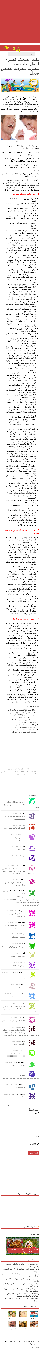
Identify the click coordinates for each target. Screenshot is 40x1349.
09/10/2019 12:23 (16, 813)
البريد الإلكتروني (34, 1144)
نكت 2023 (33, 1319)
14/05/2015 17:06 (16, 1041)
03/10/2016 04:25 (12, 922)
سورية (18, 771)
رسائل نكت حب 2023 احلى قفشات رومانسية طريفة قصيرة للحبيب (23, 725)
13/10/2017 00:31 (17, 856)
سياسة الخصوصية (11, 1341)
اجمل (31, 771)
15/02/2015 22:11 (12, 1084)
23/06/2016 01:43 (17, 963)
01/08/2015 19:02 (16, 1003)
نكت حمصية (26, 774)
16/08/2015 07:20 (9, 994)
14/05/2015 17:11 (16, 1027)
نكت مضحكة (14, 769)
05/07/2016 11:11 (17, 953)
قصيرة (14, 771)
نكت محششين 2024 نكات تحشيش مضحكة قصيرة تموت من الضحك (23, 730)
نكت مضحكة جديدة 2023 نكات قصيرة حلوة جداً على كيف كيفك (22, 716)
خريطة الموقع (28, 1341)
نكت (31, 774)
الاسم (37, 1136)
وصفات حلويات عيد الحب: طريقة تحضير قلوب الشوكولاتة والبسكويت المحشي (22, 1294)
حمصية (27, 771)
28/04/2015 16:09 (17, 1051)
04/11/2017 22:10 (17, 846)
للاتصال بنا (36, 1341)
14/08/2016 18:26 (17, 934)
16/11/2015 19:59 (6, 972)
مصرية (10, 771)
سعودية (23, 771)
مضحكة (6, 771)
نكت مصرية (23, 1319)
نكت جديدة (12, 1319)
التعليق (37, 1113)
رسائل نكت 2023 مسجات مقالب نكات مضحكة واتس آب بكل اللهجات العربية (22, 711)
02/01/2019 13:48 (16, 835)
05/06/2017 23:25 (15, 879)
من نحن (19, 1341)
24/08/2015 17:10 (15, 984)
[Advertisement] (20, 23)
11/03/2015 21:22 (16, 1072)
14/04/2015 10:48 (10, 1062)
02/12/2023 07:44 (17, 799)
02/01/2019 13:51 (17, 825)
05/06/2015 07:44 (17, 1017)
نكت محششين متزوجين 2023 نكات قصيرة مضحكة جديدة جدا (23, 721)
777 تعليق (23, 769)
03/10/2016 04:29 (12, 911)
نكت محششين (12, 1329)
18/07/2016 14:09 (16, 943)
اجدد (35, 771)
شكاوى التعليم (30, 1226)
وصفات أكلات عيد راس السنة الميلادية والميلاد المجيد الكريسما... (24, 1250)
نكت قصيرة (20, 774)
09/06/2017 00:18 (14, 865)
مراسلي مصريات (34, 1344)
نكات (34, 774)
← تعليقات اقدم (6, 1105)
